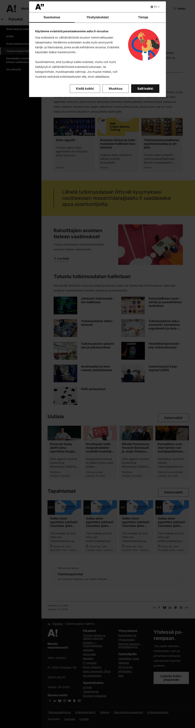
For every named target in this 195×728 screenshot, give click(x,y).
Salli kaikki (145, 88)
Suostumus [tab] (52, 17)
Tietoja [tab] (143, 17)
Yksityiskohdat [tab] (97, 17)
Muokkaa (115, 88)
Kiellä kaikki (85, 88)
